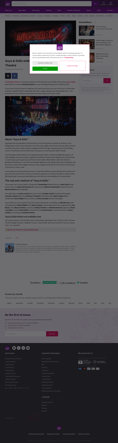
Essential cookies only (45, 63)
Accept (45, 68)
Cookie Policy (68, 57)
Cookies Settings (72, 66)
